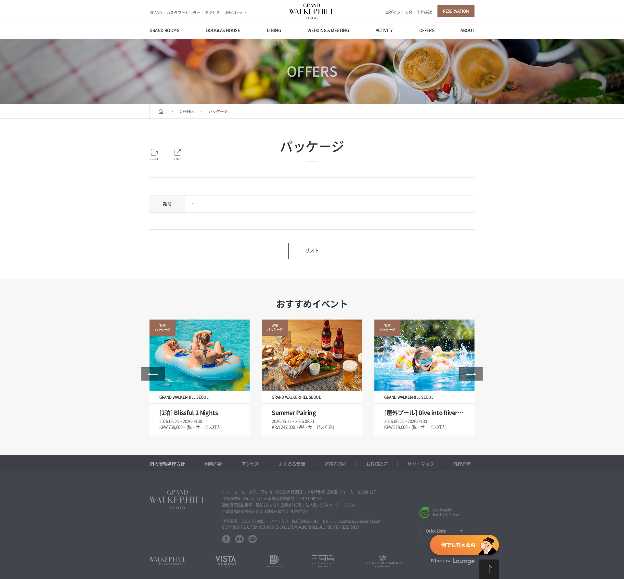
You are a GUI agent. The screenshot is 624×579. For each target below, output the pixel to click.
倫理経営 (462, 464)
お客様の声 (377, 464)
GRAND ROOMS (164, 30)
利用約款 (213, 464)
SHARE (177, 154)
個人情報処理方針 (167, 464)
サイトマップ (420, 464)
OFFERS (427, 30)
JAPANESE (234, 12)
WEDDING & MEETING (328, 30)
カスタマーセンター (183, 13)
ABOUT (467, 30)
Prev (153, 374)
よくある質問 (292, 464)
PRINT (154, 154)
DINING (274, 30)
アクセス (212, 13)
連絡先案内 (335, 464)
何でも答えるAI (464, 546)
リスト (312, 250)
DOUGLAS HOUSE (223, 30)
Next (471, 374)
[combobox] (444, 530)
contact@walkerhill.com (360, 521)
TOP (489, 569)
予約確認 (424, 12)
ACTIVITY (384, 30)
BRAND (156, 13)
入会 (408, 12)
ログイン (392, 12)
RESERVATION (456, 11)
